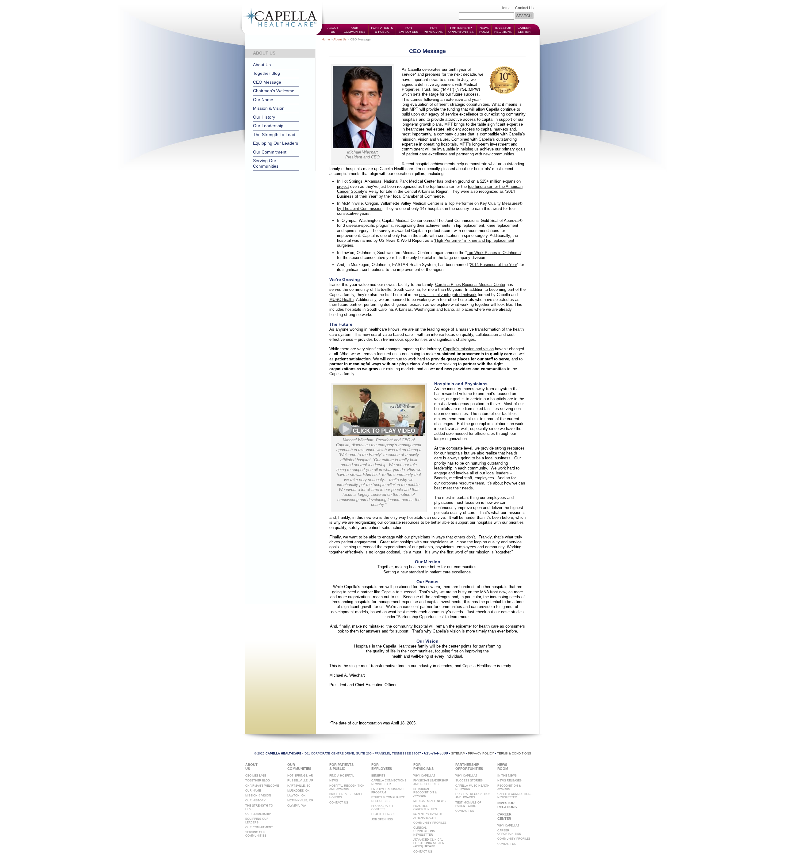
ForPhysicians (433, 29)
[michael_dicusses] (379, 434)
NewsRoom (484, 29)
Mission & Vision (269, 108)
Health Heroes (383, 814)
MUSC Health (341, 299)
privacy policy (481, 753)
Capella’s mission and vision (468, 349)
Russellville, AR (300, 780)
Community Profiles (429, 822)
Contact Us (524, 8)
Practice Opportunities (425, 807)
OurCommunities (355, 29)
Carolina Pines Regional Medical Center (470, 284)
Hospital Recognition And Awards (347, 787)
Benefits (378, 775)
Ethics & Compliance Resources (388, 799)
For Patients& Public (382, 29)
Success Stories (469, 780)
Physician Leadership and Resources (430, 782)
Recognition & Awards (509, 787)
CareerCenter (524, 29)
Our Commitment (269, 152)
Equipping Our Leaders (275, 143)
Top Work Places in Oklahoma (494, 252)
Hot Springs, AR (300, 775)
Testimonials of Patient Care (468, 804)
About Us (340, 39)
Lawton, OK (296, 795)
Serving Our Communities (265, 163)
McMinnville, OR (300, 800)
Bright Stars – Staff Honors (346, 795)
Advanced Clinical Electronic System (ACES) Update (429, 843)
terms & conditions (514, 753)
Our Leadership (268, 125)
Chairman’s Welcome (273, 90)
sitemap (458, 753)
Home (505, 8)
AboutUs (332, 29)
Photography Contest (382, 807)
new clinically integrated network (448, 294)
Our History (264, 117)
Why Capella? (424, 775)
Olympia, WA (296, 805)
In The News (507, 775)
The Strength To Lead (274, 134)
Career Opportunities (509, 832)
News (333, 780)
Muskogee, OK (298, 790)
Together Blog (266, 73)
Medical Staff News (429, 801)
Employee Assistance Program (388, 791)
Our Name (263, 99)
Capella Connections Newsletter (388, 782)
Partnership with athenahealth (427, 816)
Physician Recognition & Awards (425, 793)
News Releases (509, 780)
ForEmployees (408, 29)
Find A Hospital (341, 775)
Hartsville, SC (299, 785)
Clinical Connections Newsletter (424, 831)
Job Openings (382, 819)
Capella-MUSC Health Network (472, 787)
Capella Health (282, 17)
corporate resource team (462, 483)
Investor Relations (503, 29)
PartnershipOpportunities (461, 29)
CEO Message (267, 82)
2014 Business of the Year (493, 264)
